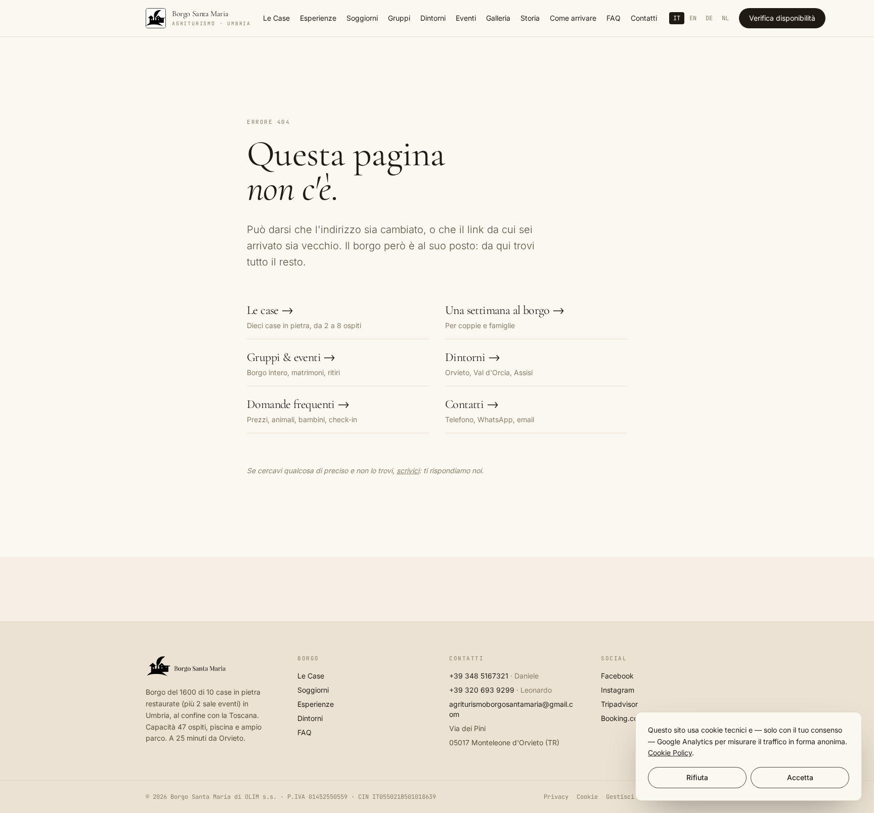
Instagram (617, 690)
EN (692, 18)
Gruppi (399, 18)
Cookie (587, 797)
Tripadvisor (619, 704)
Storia (530, 18)
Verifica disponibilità (782, 18)
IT (676, 18)
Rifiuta (697, 777)
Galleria (498, 18)
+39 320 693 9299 (481, 690)
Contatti (644, 18)
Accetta (800, 777)
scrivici (408, 470)
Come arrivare (573, 18)
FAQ (613, 18)
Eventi (466, 18)
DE (709, 18)
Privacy (556, 797)
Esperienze (318, 18)
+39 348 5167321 (478, 675)
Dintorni (433, 18)
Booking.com (622, 718)
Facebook (617, 675)
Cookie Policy (670, 752)
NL (725, 18)
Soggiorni (362, 18)
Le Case (276, 18)
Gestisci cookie (632, 797)
